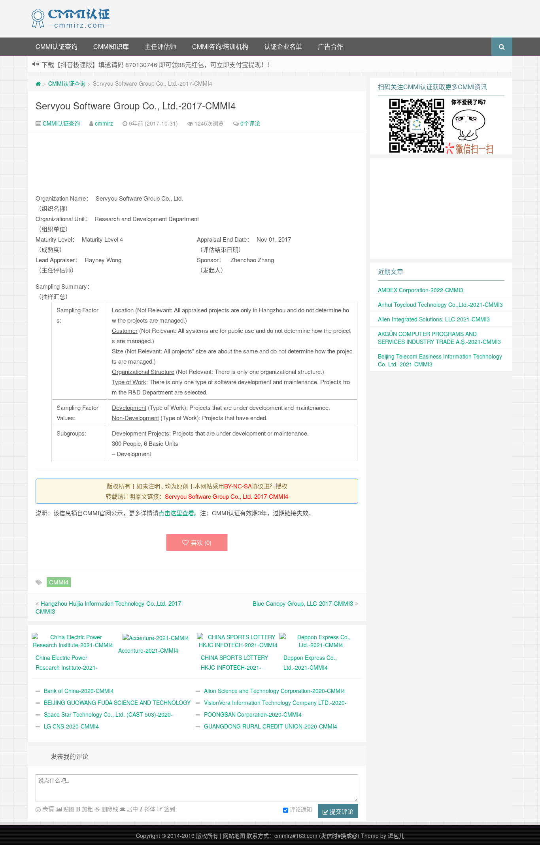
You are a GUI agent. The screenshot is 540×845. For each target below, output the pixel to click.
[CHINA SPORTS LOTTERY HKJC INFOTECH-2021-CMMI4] (238, 640)
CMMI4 (58, 582)
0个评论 (250, 123)
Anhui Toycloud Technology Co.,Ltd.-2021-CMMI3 (440, 304)
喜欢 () (201, 542)
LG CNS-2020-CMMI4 (71, 726)
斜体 (149, 809)
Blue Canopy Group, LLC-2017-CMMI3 (303, 603)
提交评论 (340, 811)
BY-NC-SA (238, 486)
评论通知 (301, 809)
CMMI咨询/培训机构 (220, 46)
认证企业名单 (283, 46)
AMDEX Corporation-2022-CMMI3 (420, 290)
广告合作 (330, 46)
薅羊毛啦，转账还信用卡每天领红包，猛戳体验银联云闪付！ (127, 64)
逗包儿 (396, 835)
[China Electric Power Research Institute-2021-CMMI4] (73, 640)
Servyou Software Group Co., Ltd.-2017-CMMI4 (136, 105)
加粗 (86, 809)
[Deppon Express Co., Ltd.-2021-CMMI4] (320, 640)
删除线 (109, 809)
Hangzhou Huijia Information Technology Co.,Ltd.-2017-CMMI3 (109, 607)
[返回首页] (38, 83)
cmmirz (104, 123)
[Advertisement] (312, 18)
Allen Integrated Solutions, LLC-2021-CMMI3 (434, 319)
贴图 (68, 809)
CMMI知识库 (111, 46)
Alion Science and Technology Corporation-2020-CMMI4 (274, 691)
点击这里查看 (176, 513)
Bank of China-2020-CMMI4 (79, 691)
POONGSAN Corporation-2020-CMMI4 (253, 714)
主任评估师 (160, 46)
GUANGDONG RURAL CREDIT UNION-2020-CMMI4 (270, 726)
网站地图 (234, 835)
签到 (168, 809)
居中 (131, 809)
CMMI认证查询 (56, 46)
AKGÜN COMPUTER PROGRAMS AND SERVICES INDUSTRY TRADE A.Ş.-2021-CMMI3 (439, 338)
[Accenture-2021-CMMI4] (156, 637)
